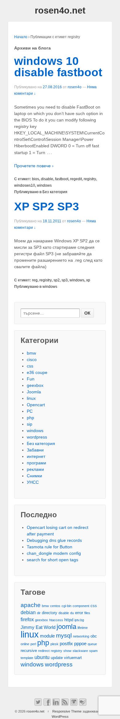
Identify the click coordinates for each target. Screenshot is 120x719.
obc (93, 636)
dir (39, 613)
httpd (68, 620)
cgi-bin (66, 606)
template (27, 658)
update (57, 657)
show (67, 651)
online (25, 644)
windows (44, 185)
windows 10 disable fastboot (58, 67)
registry (90, 179)
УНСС (33, 482)
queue (92, 644)
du (72, 613)
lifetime (83, 628)
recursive (29, 650)
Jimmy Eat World (38, 627)
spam (93, 651)
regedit (76, 179)
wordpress (37, 437)
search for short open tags (52, 559)
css (30, 365)
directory (49, 612)
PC (30, 411)
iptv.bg (79, 620)
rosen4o (75, 87)
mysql (64, 635)
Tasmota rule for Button (49, 546)
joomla (66, 626)
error (79, 612)
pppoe (80, 643)
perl (33, 644)
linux (31, 398)
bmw (31, 353)
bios (35, 179)
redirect (44, 651)
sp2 (57, 280)
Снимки (34, 475)
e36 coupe (37, 372)
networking (81, 636)
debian (28, 612)
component (81, 606)
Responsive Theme (67, 711)
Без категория (54, 192)
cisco (32, 359)
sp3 (65, 280)
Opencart (36, 404)
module (47, 636)
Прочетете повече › (34, 165)
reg (35, 280)
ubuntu (42, 657)
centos (55, 606)
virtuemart (73, 657)
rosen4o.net (60, 10)
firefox (27, 619)
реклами (35, 469)
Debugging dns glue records (54, 540)
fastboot (61, 179)
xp (88, 280)
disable (47, 179)
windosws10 (24, 185)
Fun (30, 378)
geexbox (35, 385)
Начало (20, 37)
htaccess (56, 620)
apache (31, 605)
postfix (66, 643)
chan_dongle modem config (54, 553)
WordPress (60, 716)
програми (36, 462)
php (30, 417)
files (87, 613)
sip (29, 424)
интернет (36, 456)
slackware (80, 651)
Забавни (35, 449)
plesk (54, 644)
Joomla (34, 391)
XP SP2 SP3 (46, 206)
